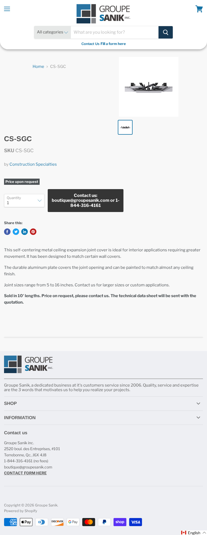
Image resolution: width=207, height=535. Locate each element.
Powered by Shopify (20, 511)
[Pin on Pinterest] (33, 231)
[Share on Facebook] (7, 231)
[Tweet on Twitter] (16, 231)
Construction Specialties (33, 164)
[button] (194, 532)
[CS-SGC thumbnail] (125, 127)
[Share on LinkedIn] (24, 231)
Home (38, 66)
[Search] (165, 32)
